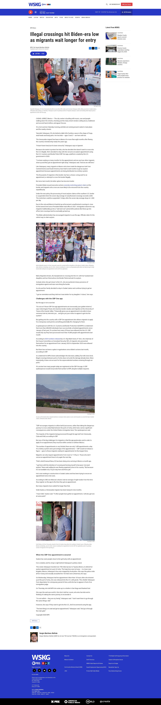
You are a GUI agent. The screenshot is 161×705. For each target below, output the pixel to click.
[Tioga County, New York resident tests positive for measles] (111, 74)
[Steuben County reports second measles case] (111, 35)
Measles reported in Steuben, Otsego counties (123, 62)
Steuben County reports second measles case (122, 37)
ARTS (56, 17)
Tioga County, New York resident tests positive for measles (123, 75)
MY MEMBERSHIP (115, 4)
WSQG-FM (44, 692)
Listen (36, 17)
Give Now (127, 4)
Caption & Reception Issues (116, 659)
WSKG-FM (34, 692)
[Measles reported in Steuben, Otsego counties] (111, 61)
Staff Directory (90, 659)
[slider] (38, 12)
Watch (42, 17)
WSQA (52, 692)
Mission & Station (69, 659)
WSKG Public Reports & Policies (94, 663)
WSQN (38, 694)
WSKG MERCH (86, 17)
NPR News (33, 28)
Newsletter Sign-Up (114, 667)
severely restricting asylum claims (75, 185)
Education (49, 17)
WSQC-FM (34, 694)
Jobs (65, 671)
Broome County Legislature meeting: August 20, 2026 (123, 50)
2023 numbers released (53, 339)
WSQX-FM (39, 692)
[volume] (35, 12)
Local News (120, 32)
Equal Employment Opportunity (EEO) (96, 667)
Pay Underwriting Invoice (115, 671)
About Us (66, 656)
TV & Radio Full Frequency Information (119, 656)
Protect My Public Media (92, 671)
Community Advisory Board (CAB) (73, 667)
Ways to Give (69, 17)
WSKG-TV (43, 694)
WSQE (49, 692)
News (30, 17)
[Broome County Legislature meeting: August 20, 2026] (111, 48)
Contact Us (89, 656)
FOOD (61, 17)
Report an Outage (113, 663)
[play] (30, 12)
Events (77, 17)
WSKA (47, 694)
